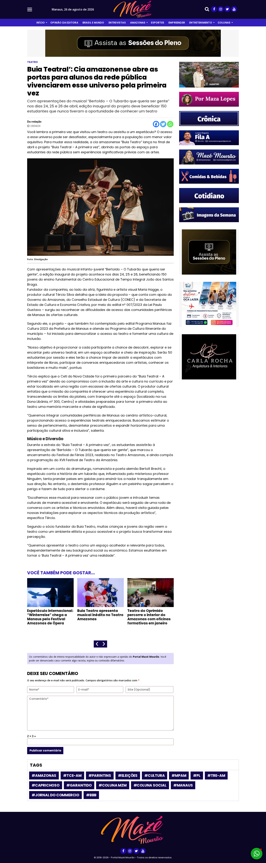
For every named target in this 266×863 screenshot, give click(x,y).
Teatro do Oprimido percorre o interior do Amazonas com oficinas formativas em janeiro (149, 617)
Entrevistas (117, 22)
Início (40, 22)
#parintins (99, 775)
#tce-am (72, 775)
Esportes (157, 22)
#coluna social (150, 785)
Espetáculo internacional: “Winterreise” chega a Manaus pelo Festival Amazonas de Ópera (50, 617)
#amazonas (44, 775)
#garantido (79, 785)
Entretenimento (200, 22)
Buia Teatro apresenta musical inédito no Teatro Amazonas (100, 614)
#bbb (91, 795)
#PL (196, 775)
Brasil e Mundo (93, 22)
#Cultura (154, 775)
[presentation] (97, 644)
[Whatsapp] (170, 124)
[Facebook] (156, 124)
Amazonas (137, 22)
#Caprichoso (46, 785)
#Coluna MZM (113, 785)
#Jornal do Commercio (55, 795)
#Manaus (183, 785)
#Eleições (128, 775)
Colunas (224, 22)
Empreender (176, 22)
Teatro (32, 62)
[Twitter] (163, 124)
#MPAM (179, 775)
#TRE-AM (216, 775)
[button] (256, 853)
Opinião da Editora (64, 22)
